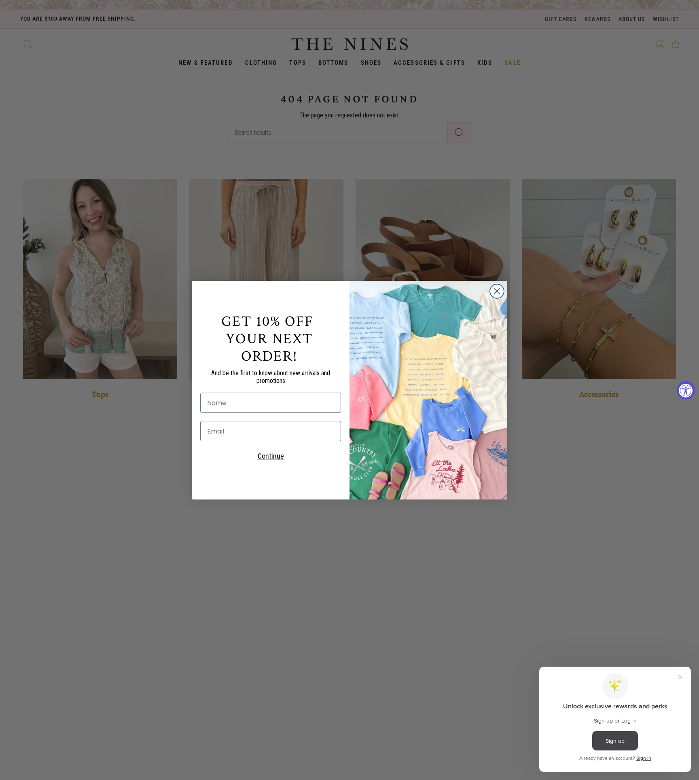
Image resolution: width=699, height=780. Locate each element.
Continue (271, 456)
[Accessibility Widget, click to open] (686, 390)
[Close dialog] (497, 291)
